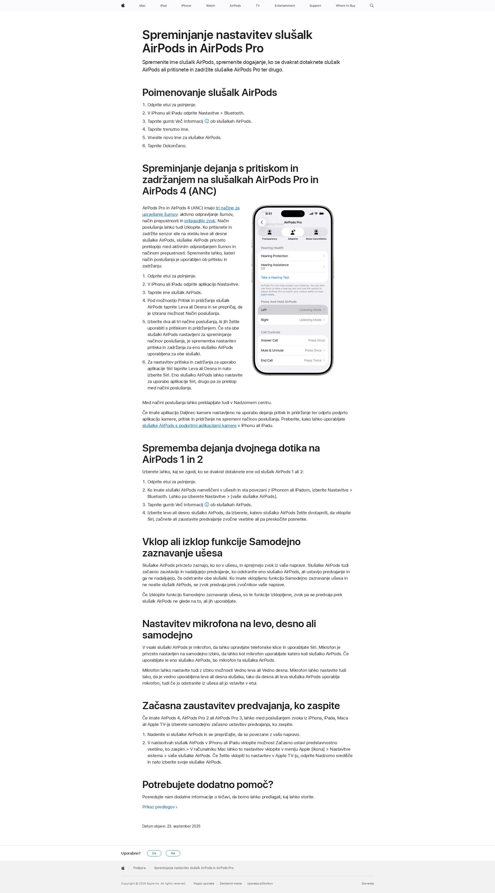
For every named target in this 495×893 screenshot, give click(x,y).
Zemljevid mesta (231, 883)
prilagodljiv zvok (199, 220)
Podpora (139, 868)
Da (154, 853)
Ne (173, 853)
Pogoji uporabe (204, 883)
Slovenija (368, 883)
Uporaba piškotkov (260, 883)
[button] (372, 5)
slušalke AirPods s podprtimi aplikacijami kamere (189, 425)
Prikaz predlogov (158, 806)
